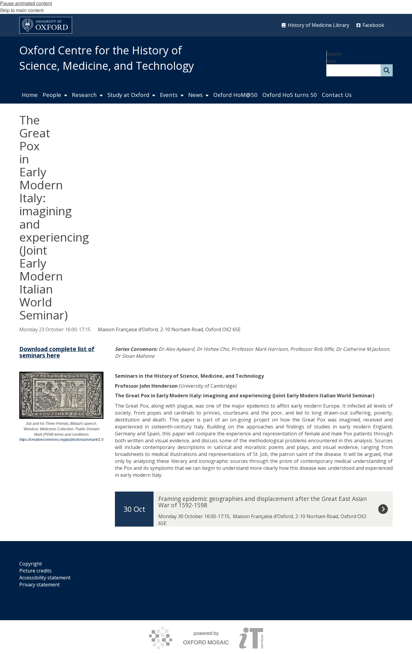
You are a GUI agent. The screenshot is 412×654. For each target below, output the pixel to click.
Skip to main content (21, 10)
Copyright (30, 563)
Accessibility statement (45, 577)
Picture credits (35, 570)
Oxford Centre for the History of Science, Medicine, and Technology (106, 58)
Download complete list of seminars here (56, 352)
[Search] (387, 70)
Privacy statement (39, 584)
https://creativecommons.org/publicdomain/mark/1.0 (61, 440)
